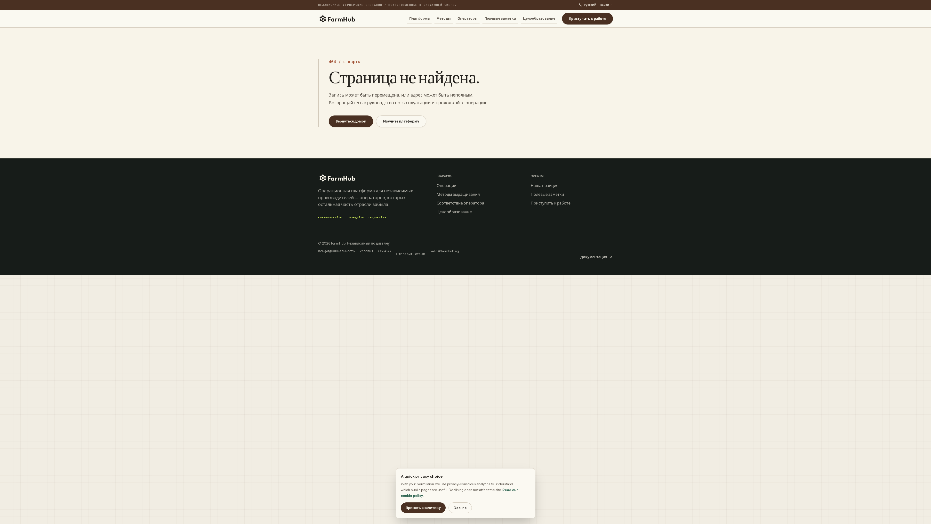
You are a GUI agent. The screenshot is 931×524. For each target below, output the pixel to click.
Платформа (419, 18)
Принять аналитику (423, 508)
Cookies (384, 251)
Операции (446, 185)
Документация (593, 257)
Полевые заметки (500, 18)
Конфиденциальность (336, 251)
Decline (460, 508)
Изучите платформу (401, 121)
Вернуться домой (351, 121)
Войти (604, 5)
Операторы (467, 18)
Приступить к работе (587, 18)
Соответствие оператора (460, 203)
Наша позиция (544, 185)
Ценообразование (539, 18)
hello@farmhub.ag (444, 251)
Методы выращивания (458, 194)
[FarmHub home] (337, 18)
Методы (443, 18)
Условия (366, 251)
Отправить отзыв (410, 254)
